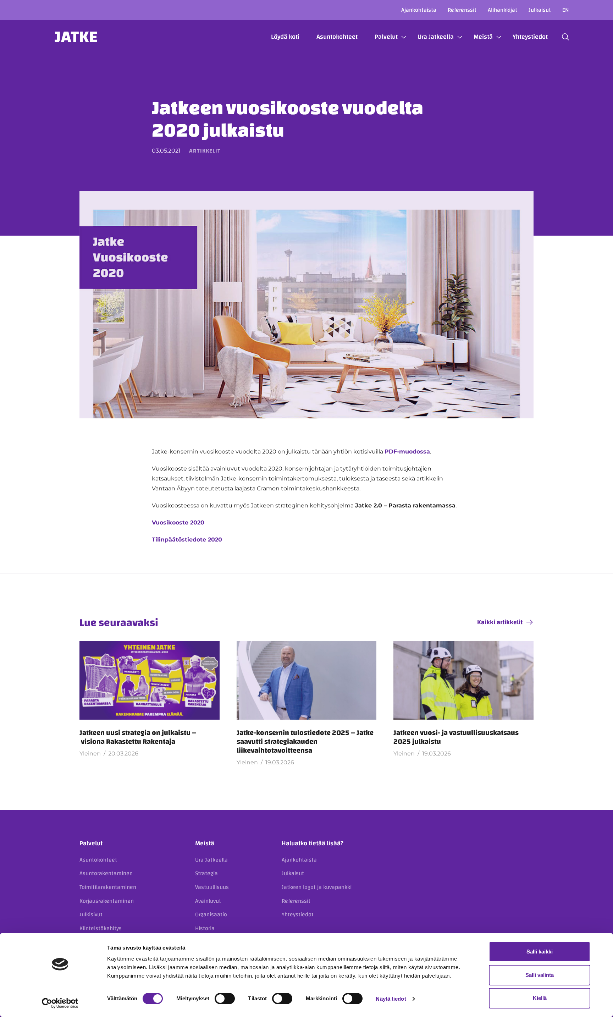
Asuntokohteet (337, 37)
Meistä (483, 37)
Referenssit (462, 10)
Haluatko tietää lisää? (312, 843)
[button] (565, 37)
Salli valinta (539, 975)
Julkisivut (91, 914)
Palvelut (386, 37)
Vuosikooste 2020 (178, 522)
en (565, 10)
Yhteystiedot (530, 37)
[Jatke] (76, 37)
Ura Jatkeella (436, 37)
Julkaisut (540, 10)
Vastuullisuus (212, 887)
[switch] (225, 998)
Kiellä (540, 998)
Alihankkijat (502, 10)
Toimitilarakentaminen (107, 887)
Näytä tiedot (391, 999)
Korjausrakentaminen (106, 901)
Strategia (206, 873)
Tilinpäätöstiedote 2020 (187, 539)
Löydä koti (285, 37)
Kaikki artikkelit (500, 622)
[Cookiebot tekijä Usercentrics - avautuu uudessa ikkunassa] (60, 1003)
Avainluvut (208, 901)
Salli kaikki (539, 952)
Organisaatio (211, 914)
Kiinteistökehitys (100, 928)
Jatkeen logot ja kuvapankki (317, 887)
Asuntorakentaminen (106, 873)
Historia (205, 928)
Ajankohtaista (418, 10)
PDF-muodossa (407, 451)
